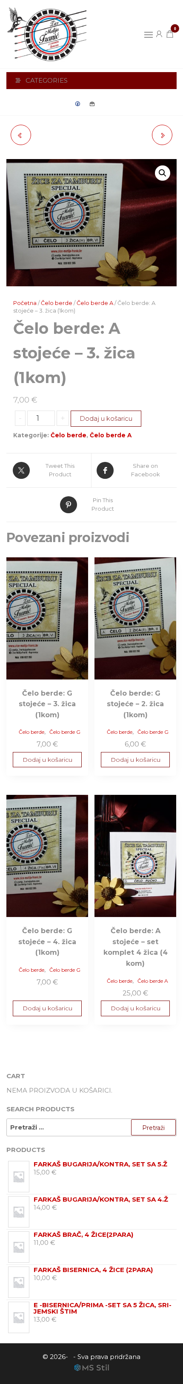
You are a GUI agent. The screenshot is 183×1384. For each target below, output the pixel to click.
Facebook (77, 103)
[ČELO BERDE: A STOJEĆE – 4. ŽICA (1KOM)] (162, 135)
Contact (92, 103)
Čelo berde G (64, 732)
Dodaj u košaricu (106, 418)
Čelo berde (56, 302)
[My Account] (159, 33)
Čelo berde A (95, 302)
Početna (25, 302)
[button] (148, 35)
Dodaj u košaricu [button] (47, 759)
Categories (47, 80)
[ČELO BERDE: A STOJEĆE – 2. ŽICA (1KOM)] (21, 135)
